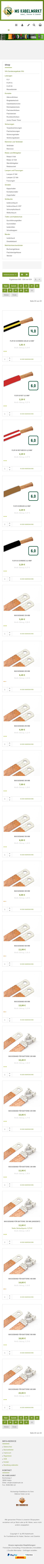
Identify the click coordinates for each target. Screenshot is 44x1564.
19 (15, 290)
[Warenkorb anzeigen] (40, 25)
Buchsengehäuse (13, 249)
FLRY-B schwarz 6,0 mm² (22, 561)
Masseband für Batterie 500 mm (22, 1334)
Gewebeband (12, 241)
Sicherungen (9, 124)
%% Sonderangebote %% (14, 71)
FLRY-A (9, 83)
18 (10, 290)
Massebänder (12, 89)
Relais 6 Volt (11, 156)
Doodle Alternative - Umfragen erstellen (22, 1550)
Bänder (7, 234)
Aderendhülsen (12, 97)
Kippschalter (11, 188)
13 (21, 286)
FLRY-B (9, 86)
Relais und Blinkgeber (13, 153)
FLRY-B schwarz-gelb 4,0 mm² (22, 341)
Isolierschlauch (12, 203)
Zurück (13, 286)
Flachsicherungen (13, 131)
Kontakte (8, 93)
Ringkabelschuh (12, 100)
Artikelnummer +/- (10, 275)
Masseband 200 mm (22, 671)
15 (31, 286)
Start (5, 286)
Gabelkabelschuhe (13, 104)
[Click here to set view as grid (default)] (22, 274)
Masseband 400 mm (22, 891)
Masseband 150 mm (22, 615)
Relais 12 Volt (12, 160)
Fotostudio (7, 1548)
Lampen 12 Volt (12, 177)
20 (21, 290)
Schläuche (9, 199)
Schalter (8, 185)
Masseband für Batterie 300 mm (22, 1167)
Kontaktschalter (12, 192)
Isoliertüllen (11, 227)
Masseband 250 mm (22, 726)
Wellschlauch (11, 213)
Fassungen (11, 181)
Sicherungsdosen (13, 138)
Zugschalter (11, 195)
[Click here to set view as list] (26, 274)
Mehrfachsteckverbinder (14, 245)
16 (37, 286)
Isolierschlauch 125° (14, 206)
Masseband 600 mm (22, 1002)
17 (5, 290)
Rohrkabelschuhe (13, 107)
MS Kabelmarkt (27, 1534)
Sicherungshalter (13, 134)
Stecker (9, 256)
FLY (8, 79)
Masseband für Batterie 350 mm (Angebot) (22, 1221)
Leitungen (8, 76)
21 (26, 290)
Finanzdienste (26, 1548)
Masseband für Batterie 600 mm (22, 1389)
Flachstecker (11, 114)
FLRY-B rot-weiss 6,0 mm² (22, 450)
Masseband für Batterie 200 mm (22, 1056)
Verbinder (10, 145)
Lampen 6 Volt (12, 174)
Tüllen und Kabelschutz (13, 217)
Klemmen (10, 149)
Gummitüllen (11, 224)
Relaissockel (11, 166)
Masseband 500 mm (22, 946)
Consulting (16, 1548)
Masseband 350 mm (22, 836)
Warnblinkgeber (12, 163)
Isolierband (11, 238)
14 (26, 286)
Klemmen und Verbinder (14, 142)
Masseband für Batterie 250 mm (22, 1111)
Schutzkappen (12, 230)
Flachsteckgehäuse (14, 252)
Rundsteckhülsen (13, 117)
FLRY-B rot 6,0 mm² (22, 395)
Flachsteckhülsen (13, 110)
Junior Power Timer (14, 120)
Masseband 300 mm (22, 780)
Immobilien (37, 1548)
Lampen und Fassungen (14, 170)
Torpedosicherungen (14, 128)
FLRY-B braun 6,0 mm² (22, 506)
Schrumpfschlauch (13, 209)
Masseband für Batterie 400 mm (22, 1279)
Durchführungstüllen (14, 220)
